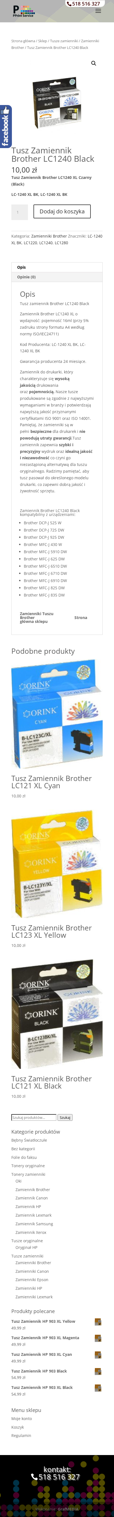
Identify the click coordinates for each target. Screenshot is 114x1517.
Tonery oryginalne (28, 1165)
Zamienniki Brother (49, 236)
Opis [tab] (21, 267)
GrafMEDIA (68, 1509)
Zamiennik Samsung (34, 1223)
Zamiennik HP (28, 1206)
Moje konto (21, 1418)
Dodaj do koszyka (62, 211)
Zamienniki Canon (32, 1271)
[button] (94, 63)
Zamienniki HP (28, 1288)
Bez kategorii (23, 1148)
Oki (18, 1181)
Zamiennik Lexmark (33, 1215)
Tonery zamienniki (28, 1174)
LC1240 (46, 242)
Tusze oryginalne (27, 1240)
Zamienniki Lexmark (34, 1296)
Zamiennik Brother (32, 1189)
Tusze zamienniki (64, 40)
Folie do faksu (24, 1157)
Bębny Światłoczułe (29, 1140)
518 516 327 (86, 3)
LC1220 (30, 242)
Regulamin (21, 1435)
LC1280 (61, 242)
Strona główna (23, 40)
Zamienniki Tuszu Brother (44, 615)
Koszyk (17, 1427)
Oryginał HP (26, 1247)
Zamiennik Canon (31, 1198)
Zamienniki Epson (31, 1279)
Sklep (42, 40)
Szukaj (65, 1117)
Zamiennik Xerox (30, 1232)
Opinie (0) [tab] (26, 277)
